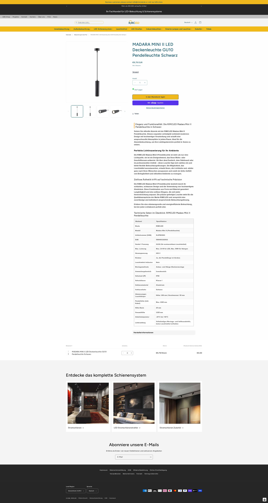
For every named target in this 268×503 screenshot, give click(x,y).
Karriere (33, 17)
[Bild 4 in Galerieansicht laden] (116, 111)
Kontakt (24, 17)
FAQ (49, 17)
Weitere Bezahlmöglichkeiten (155, 108)
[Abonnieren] (150, 457)
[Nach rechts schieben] (125, 111)
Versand (135, 72)
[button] (89, 22)
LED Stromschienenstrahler (126, 428)
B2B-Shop (6, 17)
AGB (129, 470)
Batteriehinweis (129, 474)
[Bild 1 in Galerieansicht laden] (77, 111)
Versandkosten (115, 474)
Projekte (16, 17)
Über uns (41, 17)
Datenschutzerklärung (118, 470)
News (55, 17)
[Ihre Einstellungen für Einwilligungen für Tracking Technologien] (264, 499)
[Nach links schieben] (68, 111)
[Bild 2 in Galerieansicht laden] (90, 111)
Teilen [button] (137, 114)
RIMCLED (74, 498)
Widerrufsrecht (83, 498)
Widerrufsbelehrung (140, 470)
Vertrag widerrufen (151, 474)
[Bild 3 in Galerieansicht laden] (103, 111)
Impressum (104, 470)
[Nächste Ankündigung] (201, 6)
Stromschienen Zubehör (170, 428)
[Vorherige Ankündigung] (66, 6)
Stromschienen (75, 428)
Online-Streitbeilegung (158, 470)
